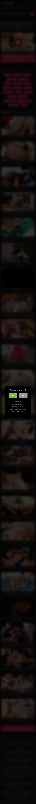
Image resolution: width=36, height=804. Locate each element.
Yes (12, 395)
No (23, 395)
